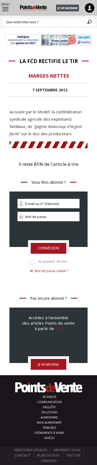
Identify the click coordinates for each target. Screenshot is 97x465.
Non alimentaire (49, 422)
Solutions (49, 412)
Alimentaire (49, 417)
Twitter (73, 455)
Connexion (48, 248)
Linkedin (49, 461)
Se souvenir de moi (52, 261)
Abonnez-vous (67, 450)
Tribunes (49, 428)
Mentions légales (30, 450)
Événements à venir (49, 433)
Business (49, 397)
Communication (49, 402)
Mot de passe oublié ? (51, 271)
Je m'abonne (67, 8)
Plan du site (48, 455)
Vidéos (49, 438)
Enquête (49, 407)
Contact (22, 455)
